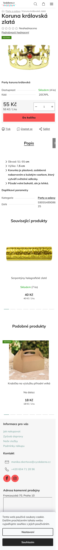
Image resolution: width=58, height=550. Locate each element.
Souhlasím (27, 542)
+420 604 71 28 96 (23, 469)
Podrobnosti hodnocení (15, 32)
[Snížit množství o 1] (36, 107)
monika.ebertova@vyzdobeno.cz (31, 461)
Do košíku (29, 117)
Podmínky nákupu (13, 445)
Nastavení (28, 532)
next (54, 250)
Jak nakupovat (11, 431)
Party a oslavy (46, 197)
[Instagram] (15, 478)
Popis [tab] (29, 143)
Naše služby (10, 441)
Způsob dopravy (13, 436)
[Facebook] (7, 478)
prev (3, 250)
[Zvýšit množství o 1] (52, 107)
